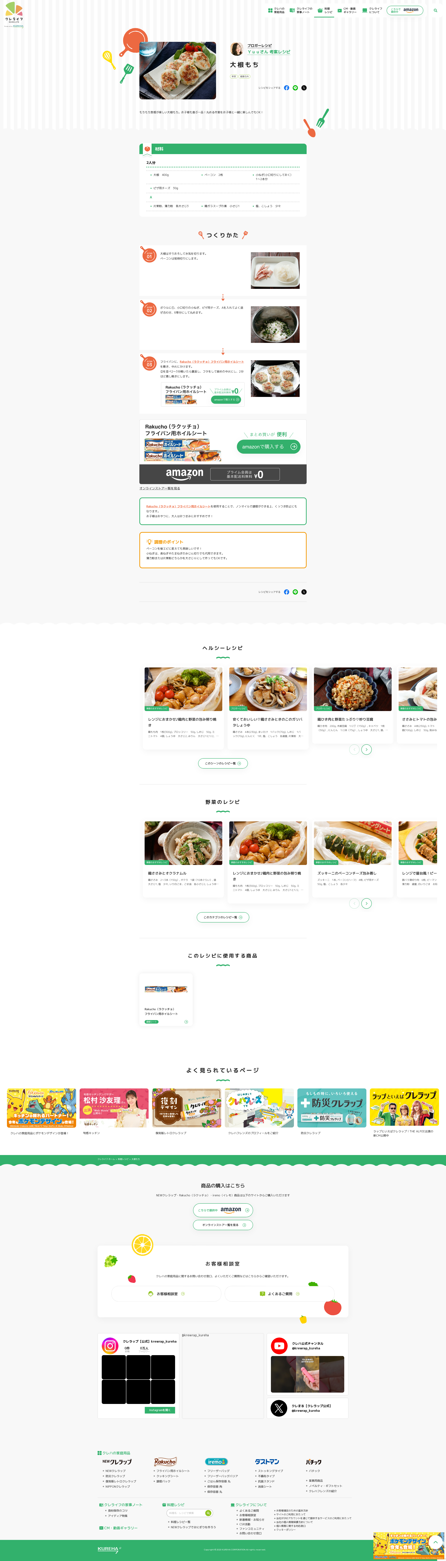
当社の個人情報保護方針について (294, 1522)
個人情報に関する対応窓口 (291, 1526)
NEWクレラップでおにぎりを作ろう (193, 1527)
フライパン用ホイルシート (173, 1470)
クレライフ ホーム (106, 1159)
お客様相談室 (247, 1515)
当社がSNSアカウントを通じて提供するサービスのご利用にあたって (314, 1518)
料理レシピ (123, 1159)
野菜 (234, 76)
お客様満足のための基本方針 (292, 1510)
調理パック (163, 1481)
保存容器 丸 (214, 1491)
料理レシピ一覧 (180, 1522)
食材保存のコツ (118, 1510)
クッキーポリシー (286, 1529)
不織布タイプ (266, 1476)
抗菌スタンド (266, 1481)
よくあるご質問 (249, 1510)
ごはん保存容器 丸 (218, 1481)
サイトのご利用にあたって (291, 1514)
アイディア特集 (118, 1515)
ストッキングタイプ (270, 1470)
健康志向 (244, 76)
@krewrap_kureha (195, 1335)
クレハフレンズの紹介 (323, 1491)
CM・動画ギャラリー (350, 10)
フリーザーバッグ (218, 1470)
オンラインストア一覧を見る (159, 488)
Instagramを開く (160, 1410)
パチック (314, 1470)
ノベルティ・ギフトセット (325, 1485)
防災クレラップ (115, 1476)
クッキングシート (167, 1476)
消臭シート (265, 1486)
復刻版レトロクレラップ (121, 1481)
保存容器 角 (214, 1486)
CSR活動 (244, 1524)
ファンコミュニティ (251, 1528)
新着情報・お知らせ (251, 1519)
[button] (366, 749)
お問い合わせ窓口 (250, 1533)
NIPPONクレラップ (118, 1486)
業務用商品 (316, 1480)
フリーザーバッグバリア (222, 1476)
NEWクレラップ (116, 1470)
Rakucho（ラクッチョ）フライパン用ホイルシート (212, 362)
